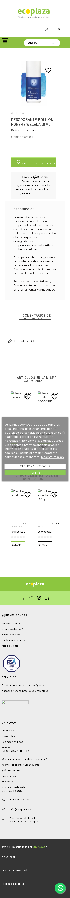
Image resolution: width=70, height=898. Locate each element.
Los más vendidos (12, 742)
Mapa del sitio (10, 646)
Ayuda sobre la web (13, 787)
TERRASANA (45, 526)
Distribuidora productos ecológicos (23, 685)
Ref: (26, 523)
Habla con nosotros (13, 640)
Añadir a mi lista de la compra (36, 162)
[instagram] (39, 598)
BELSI (14, 526)
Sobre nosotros (11, 623)
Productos (8, 730)
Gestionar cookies (35, 466)
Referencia (20, 130)
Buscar (55, 42)
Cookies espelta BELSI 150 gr (26, 531)
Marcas (6, 747)
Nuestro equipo (11, 634)
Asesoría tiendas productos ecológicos (25, 691)
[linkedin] (47, 598)
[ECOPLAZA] (34, 13)
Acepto (35, 472)
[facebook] (23, 598)
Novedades (8, 736)
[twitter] (31, 598)
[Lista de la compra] (59, 29)
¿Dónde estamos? (12, 629)
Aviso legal (8, 857)
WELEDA (18, 113)
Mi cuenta (7, 781)
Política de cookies (13, 883)
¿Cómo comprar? (12, 770)
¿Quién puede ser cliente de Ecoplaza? (24, 759)
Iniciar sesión (9, 776)
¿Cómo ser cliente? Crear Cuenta (20, 764)
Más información (52, 456)
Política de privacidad (14, 870)
